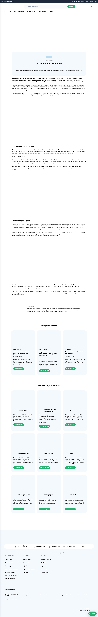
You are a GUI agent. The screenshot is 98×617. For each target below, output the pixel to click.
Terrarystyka (43, 11)
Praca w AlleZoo (44, 572)
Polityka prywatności (10, 578)
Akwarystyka (31, 11)
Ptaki (52, 11)
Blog (87, 1)
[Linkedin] (63, 553)
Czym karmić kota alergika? (81, 595)
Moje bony (25, 572)
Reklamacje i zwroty (9, 562)
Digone (89, 610)
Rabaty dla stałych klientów (11, 569)
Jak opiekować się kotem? (11, 599)
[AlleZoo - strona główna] (6, 6)
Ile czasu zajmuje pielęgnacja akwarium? (11, 595)
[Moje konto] (91, 6)
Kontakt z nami (8, 559)
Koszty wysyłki (8, 566)
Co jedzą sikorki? (26, 595)
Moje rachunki (26, 562)
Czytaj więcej (18, 368)
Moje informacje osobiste (29, 569)
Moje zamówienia (27, 559)
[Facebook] (96, 2)
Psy (4, 11)
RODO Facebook (45, 569)
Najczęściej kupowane (10, 572)
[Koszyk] (95, 6)
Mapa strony (44, 566)
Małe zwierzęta (19, 11)
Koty (9, 11)
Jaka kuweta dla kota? (45, 595)
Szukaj (71, 6)
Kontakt (91, 1)
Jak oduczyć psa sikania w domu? (65, 595)
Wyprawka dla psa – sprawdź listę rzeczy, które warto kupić (48, 353)
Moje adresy (26, 566)
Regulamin (43, 562)
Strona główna (41, 18)
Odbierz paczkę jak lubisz (11, 575)
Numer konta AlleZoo (46, 559)
